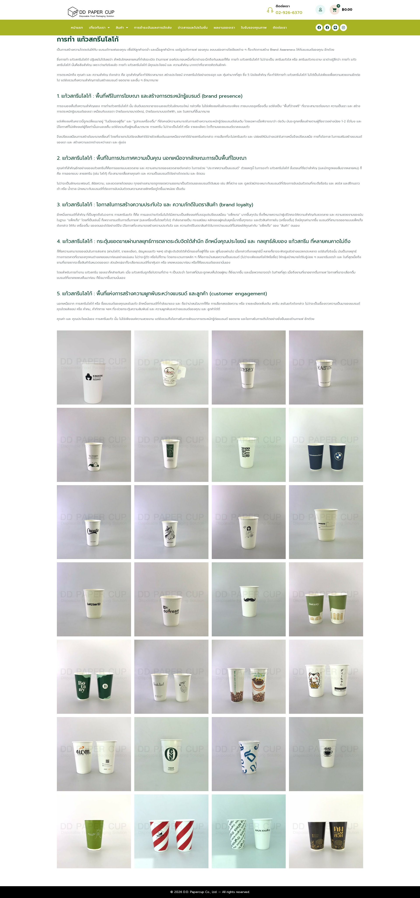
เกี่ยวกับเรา (97, 27)
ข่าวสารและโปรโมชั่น (193, 27)
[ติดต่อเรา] (270, 10)
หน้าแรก (77, 27)
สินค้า (120, 27)
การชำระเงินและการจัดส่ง (153, 27)
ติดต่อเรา (283, 6)
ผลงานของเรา (224, 27)
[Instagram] (343, 27)
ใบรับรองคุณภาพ (254, 27)
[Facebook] (319, 27)
